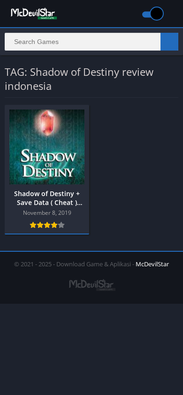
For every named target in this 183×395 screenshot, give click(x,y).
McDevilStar (152, 264)
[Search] (169, 42)
